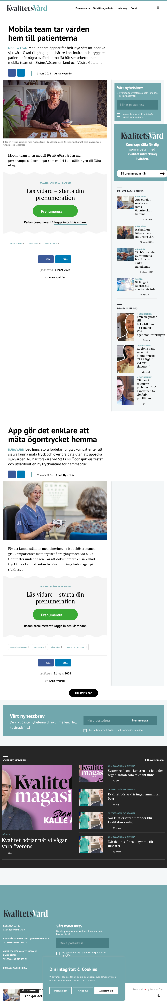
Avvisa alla (83, 990)
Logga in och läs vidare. (70, 222)
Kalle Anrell (10, 955)
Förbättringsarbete (103, 8)
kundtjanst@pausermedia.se (33, 938)
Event (134, 8)
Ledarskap (122, 8)
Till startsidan (83, 693)
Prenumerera (83, 8)
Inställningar (60, 990)
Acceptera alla (106, 990)
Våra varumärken (40, 989)
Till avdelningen (154, 760)
